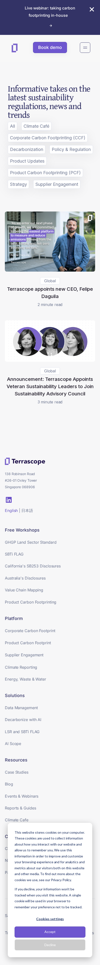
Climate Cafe (16, 819)
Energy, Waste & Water (25, 679)
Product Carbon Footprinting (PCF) (45, 172)
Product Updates (27, 161)
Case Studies (16, 772)
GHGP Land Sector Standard (31, 542)
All (12, 126)
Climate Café (36, 126)
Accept (50, 932)
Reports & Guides (20, 808)
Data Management (21, 707)
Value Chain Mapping (24, 590)
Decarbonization (26, 149)
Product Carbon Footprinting (30, 602)
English (11, 510)
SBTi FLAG (14, 554)
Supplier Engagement (56, 184)
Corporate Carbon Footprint (30, 630)
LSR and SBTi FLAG (22, 731)
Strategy (18, 184)
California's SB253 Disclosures (33, 566)
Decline (50, 945)
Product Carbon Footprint (28, 642)
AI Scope (13, 743)
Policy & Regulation (71, 149)
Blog (9, 784)
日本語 (27, 510)
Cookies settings (50, 919)
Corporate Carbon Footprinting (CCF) (47, 137)
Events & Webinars (21, 796)
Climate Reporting (21, 667)
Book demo (50, 47)
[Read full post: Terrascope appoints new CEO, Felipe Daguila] (50, 270)
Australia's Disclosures (25, 578)
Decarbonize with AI (23, 719)
